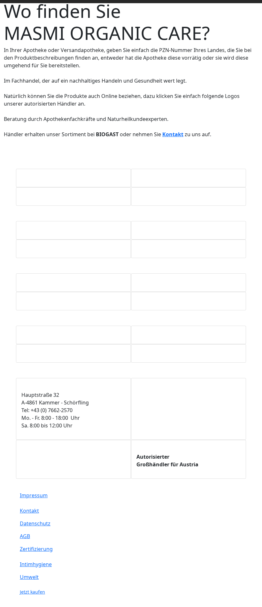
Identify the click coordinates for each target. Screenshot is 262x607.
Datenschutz (35, 523)
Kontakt (29, 510)
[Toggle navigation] (254, 1)
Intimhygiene (36, 564)
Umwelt (29, 577)
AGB (25, 536)
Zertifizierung (36, 548)
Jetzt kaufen (32, 592)
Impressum (34, 495)
